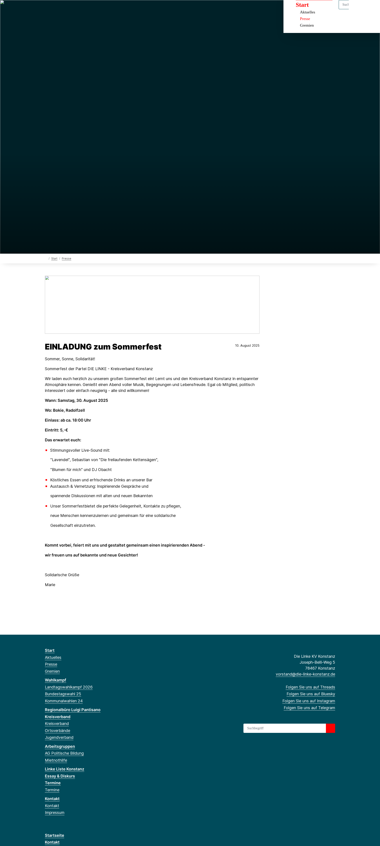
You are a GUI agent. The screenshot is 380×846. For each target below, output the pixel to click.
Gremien (307, 25)
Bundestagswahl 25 (63, 694)
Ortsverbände (57, 730)
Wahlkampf (55, 680)
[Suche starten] (330, 728)
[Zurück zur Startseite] (46, 258)
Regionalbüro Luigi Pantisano (72, 709)
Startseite (54, 835)
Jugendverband (59, 737)
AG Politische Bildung (64, 753)
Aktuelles (53, 657)
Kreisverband (57, 716)
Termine (53, 783)
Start (54, 258)
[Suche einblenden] (358, 9)
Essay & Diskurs (60, 776)
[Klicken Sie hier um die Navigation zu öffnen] (371, 9)
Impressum (54, 812)
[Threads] (47, 9)
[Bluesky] (54, 9)
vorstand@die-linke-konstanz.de (305, 674)
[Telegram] (69, 9)
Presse (305, 18)
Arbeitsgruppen (60, 746)
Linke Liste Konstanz (64, 769)
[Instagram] (61, 9)
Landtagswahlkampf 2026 (69, 687)
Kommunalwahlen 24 (64, 701)
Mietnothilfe (56, 760)
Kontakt (52, 798)
